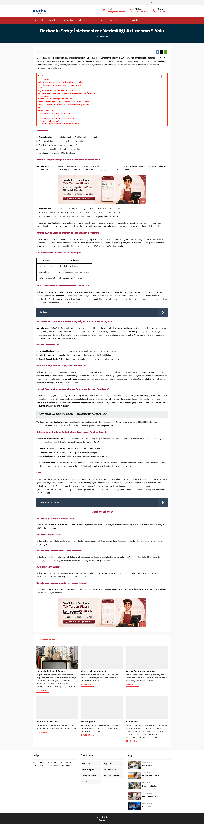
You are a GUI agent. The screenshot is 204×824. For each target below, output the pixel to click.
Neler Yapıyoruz (89, 722)
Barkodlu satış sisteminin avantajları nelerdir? (55, 113)
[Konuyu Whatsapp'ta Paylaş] (165, 52)
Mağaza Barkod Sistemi (150, 776)
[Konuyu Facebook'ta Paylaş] (157, 52)
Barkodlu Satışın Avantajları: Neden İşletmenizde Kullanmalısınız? (61, 82)
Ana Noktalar (45, 79)
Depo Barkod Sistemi (149, 786)
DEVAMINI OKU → (42, 690)
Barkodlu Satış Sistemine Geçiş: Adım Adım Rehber (56, 99)
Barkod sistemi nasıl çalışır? (49, 116)
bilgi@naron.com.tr (116, 12)
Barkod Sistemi (147, 766)
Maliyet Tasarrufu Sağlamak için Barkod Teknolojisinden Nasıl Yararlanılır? (64, 102)
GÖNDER (177, 817)
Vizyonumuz (132, 722)
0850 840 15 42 (141, 12)
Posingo (102, 820)
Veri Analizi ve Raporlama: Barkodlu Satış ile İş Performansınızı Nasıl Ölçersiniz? (66, 93)
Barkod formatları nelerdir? (49, 121)
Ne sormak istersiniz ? (177, 800)
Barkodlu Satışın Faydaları (49, 96)
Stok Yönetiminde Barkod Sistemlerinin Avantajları (57, 88)
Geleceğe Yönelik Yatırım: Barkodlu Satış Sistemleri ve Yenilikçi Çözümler (63, 105)
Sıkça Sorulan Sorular (45, 110)
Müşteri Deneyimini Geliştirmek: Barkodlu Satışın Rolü (57, 91)
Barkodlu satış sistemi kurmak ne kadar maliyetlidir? (57, 118)
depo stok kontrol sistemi (93, 671)
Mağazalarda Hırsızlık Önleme (50, 671)
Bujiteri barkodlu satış (47, 722)
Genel (106, 37)
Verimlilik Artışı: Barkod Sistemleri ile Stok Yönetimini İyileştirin (60, 85)
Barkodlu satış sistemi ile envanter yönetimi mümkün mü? (59, 124)
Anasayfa (99, 37)
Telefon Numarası (176, 808)
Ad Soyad (174, 786)
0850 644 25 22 (164, 12)
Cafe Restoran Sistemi (150, 796)
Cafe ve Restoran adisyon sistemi (142, 671)
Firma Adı (173, 793)
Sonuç (40, 108)
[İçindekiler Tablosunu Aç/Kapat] (162, 76)
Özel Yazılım (146, 807)
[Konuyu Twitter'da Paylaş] (161, 52)
